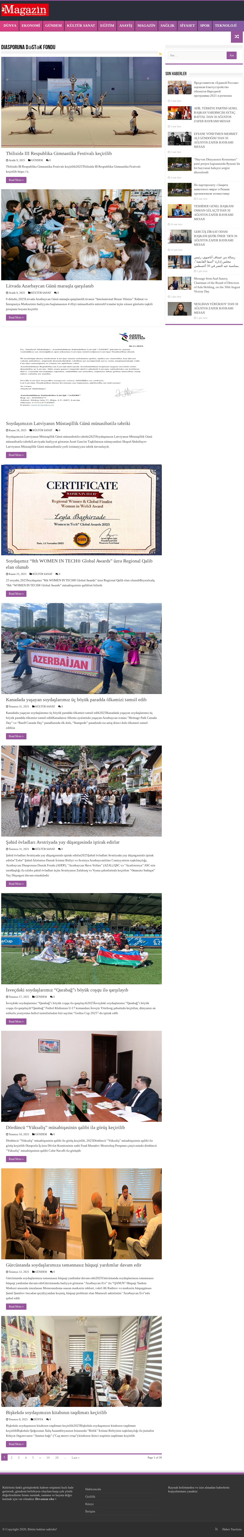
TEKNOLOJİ (226, 25)
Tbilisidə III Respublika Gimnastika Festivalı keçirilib (59, 153)
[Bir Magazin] (25, 9)
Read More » (16, 180)
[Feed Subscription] (160, 54)
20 (57, 1457)
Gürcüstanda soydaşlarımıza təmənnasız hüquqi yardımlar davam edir (74, 1264)
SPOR (205, 25)
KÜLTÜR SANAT (81, 25)
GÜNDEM (53, 25)
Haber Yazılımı (232, 1529)
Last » (76, 1457)
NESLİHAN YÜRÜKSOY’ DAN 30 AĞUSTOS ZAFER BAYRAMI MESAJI (216, 308)
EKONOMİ (31, 25)
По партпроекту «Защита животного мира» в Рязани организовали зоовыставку (212, 189)
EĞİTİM (107, 25)
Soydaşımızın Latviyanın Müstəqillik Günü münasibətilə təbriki (68, 423)
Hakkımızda (93, 1489)
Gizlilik (90, 1496)
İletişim (90, 1511)
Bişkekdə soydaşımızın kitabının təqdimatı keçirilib (56, 1412)
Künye (89, 1504)
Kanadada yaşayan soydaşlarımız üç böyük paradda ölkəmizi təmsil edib (76, 699)
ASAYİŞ (125, 25)
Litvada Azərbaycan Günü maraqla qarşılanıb (50, 285)
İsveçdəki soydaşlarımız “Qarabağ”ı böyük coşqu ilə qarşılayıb (67, 989)
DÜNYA (10, 25)
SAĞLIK (168, 25)
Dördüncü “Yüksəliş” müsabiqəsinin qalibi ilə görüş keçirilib (65, 1127)
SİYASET (187, 25)
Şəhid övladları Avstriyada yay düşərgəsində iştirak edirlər (63, 842)
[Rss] (216, 1529)
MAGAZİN (146, 25)
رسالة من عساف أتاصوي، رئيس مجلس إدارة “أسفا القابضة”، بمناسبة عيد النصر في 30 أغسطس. (216, 261)
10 (48, 1457)
